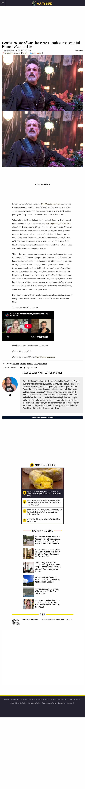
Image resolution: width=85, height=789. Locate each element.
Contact (69, 703)
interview (23, 364)
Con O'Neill (16, 364)
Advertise (32, 699)
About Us (24, 699)
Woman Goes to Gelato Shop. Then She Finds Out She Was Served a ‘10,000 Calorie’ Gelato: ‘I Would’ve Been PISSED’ (47, 603)
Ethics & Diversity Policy (18, 703)
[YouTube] (35, 368)
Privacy (40, 699)
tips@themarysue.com (45, 356)
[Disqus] (42, 658)
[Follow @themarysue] (21, 368)
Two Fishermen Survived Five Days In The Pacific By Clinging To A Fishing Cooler (47, 591)
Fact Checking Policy (49, 703)
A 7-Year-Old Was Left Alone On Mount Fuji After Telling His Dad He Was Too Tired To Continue (47, 579)
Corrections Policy (34, 703)
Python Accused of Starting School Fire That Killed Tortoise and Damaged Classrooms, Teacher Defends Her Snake (44, 494)
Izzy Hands (30, 364)
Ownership (61, 703)
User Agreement (73, 699)
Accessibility (62, 699)
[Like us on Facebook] (24, 368)
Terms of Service (50, 699)
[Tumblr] (32, 368)
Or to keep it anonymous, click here (59, 619)
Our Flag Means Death (51, 203)
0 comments (79, 50)
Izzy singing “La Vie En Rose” (58, 223)
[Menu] (3, 3)
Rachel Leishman (9, 50)
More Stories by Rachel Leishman (42, 417)
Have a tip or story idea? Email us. (33, 619)
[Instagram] (28, 368)
